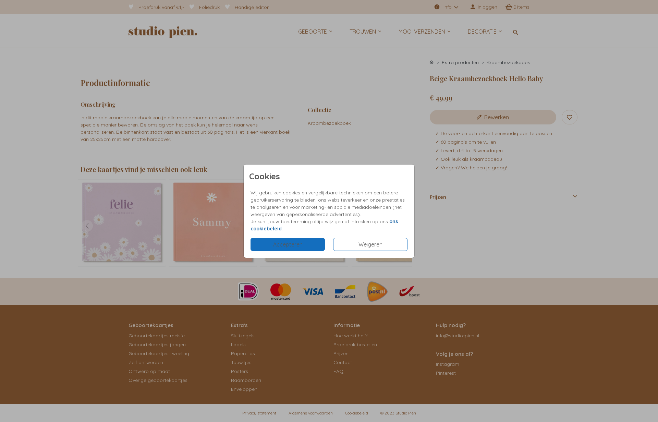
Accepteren (288, 244)
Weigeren (370, 244)
